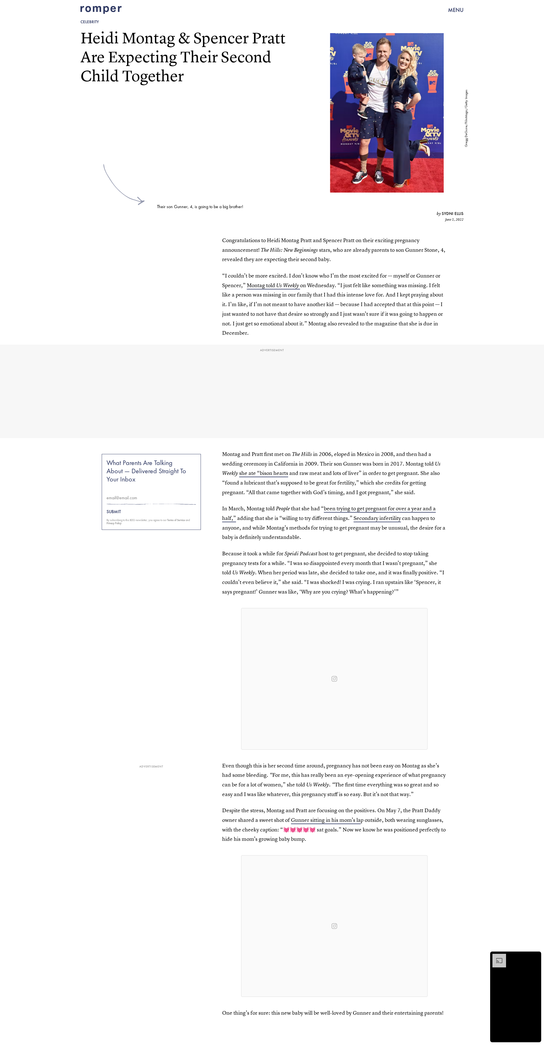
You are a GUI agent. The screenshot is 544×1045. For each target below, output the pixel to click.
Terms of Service (176, 520)
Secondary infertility (377, 518)
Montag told (273, 285)
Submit (114, 511)
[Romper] (101, 10)
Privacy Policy (114, 523)
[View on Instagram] (334, 679)
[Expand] (496, 956)
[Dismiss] (534, 956)
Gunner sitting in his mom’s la (326, 820)
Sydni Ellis (453, 213)
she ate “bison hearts (263, 473)
